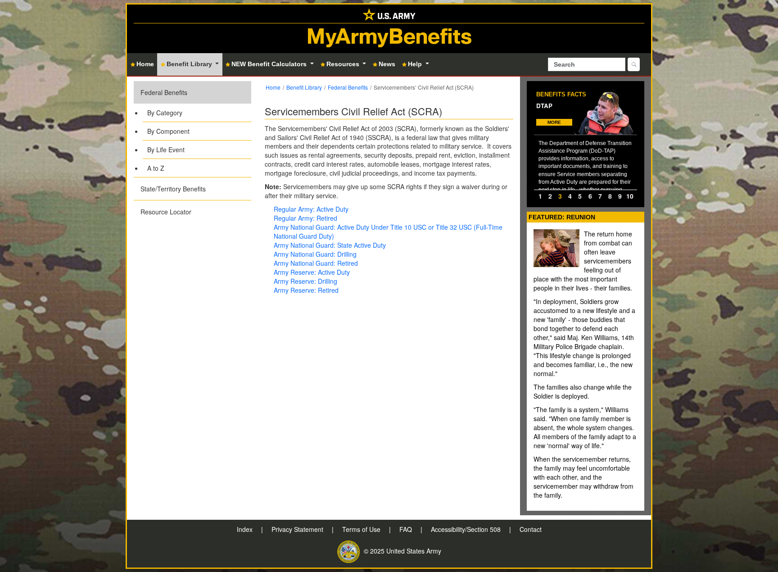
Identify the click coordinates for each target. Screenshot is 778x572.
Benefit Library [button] (190, 64)
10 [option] (629, 195)
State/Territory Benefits (173, 188)
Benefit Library (304, 87)
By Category (164, 112)
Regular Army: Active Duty (311, 208)
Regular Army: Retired (305, 217)
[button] (192, 129)
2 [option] (550, 195)
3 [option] (560, 195)
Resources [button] (343, 64)
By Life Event (166, 149)
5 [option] (580, 195)
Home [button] (145, 64)
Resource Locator (165, 211)
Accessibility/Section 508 (466, 529)
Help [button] (416, 64)
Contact (531, 529)
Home (273, 87)
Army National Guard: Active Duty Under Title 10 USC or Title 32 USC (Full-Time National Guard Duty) (388, 231)
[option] (585, 139)
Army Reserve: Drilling (305, 281)
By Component (168, 131)
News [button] (387, 64)
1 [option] (540, 195)
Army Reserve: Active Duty (312, 272)
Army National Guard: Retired (316, 263)
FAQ (406, 529)
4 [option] (570, 195)
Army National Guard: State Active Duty (330, 245)
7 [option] (600, 195)
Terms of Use (362, 529)
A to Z (155, 168)
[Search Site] (634, 64)
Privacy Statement (298, 529)
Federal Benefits (163, 92)
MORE (554, 122)
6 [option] (590, 195)
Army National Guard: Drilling (315, 254)
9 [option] (620, 195)
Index (245, 529)
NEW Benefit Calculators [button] (269, 64)
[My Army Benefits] (389, 14)
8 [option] (610, 195)
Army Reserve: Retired (306, 290)
